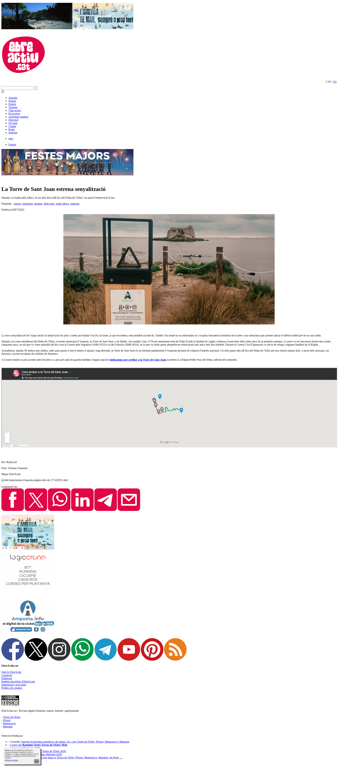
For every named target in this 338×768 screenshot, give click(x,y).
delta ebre (49, 203)
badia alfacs (62, 203)
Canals (12, 126)
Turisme (12, 107)
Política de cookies (11, 687)
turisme (38, 203)
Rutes (11, 129)
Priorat (6, 720)
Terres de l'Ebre (11, 717)
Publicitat (6, 678)
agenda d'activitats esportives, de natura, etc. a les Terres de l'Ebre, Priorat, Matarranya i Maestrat (75, 741)
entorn (17, 203)
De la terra (14, 113)
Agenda (12, 97)
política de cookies (11, 760)
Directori (13, 119)
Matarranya (9, 723)
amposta (74, 203)
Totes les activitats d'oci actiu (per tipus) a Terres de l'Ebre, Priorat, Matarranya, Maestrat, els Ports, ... (66, 757)
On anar (12, 123)
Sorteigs (12, 132)
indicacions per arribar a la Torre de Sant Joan (138, 359)
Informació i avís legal (13, 684)
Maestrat (7, 726)
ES (335, 81)
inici (10, 138)
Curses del (38, 744)
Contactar (6, 675)
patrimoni (27, 203)
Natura (12, 100)
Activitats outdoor (18, 116)
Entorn (12, 104)
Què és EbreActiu (11, 672)
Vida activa (14, 110)
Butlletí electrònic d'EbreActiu (18, 681)
